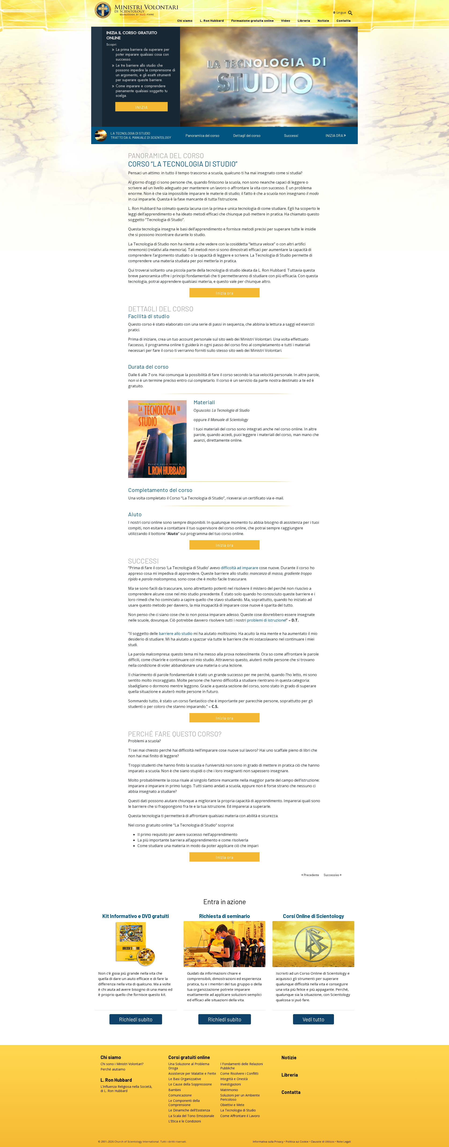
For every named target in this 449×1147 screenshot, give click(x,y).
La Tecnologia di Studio (238, 1110)
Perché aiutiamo (113, 1069)
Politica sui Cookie (297, 1141)
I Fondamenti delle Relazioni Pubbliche (241, 1066)
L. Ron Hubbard (212, 20)
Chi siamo (184, 20)
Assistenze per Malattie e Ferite (192, 1073)
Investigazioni (230, 1084)
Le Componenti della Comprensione (184, 1103)
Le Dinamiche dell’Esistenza (189, 1110)
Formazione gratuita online (252, 20)
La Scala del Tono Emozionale (191, 1116)
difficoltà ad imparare (239, 567)
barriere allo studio (175, 633)
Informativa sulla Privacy (268, 1141)
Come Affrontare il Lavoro (240, 1116)
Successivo (332, 875)
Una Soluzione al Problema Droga (188, 1066)
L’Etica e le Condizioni (184, 1121)
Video (285, 20)
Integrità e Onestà (234, 1079)
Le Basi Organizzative (184, 1079)
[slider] (264, 122)
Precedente (311, 875)
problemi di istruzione (266, 620)
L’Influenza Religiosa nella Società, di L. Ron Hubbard (126, 1089)
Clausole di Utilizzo (322, 1141)
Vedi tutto (313, 1019)
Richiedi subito (135, 1019)
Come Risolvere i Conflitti (239, 1073)
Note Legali (344, 1141)
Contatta (344, 20)
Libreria (304, 20)
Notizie (323, 20)
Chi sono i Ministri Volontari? (122, 1064)
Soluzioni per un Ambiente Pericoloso (240, 1097)
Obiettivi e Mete (232, 1105)
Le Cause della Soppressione (190, 1084)
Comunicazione (180, 1095)
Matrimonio (229, 1090)
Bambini (174, 1090)
